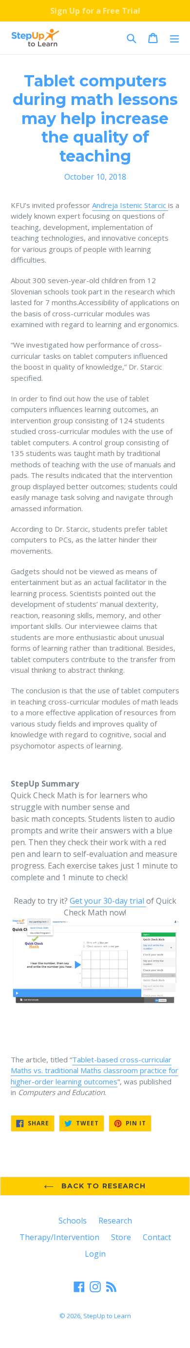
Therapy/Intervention (59, 1237)
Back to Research (102, 1186)
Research (115, 1220)
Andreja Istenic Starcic (130, 205)
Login (95, 1253)
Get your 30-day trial (108, 900)
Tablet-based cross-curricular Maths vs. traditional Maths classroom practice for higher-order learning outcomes (94, 1070)
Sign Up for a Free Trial (95, 10)
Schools (72, 1220)
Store (121, 1237)
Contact (157, 1237)
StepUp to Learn (107, 1315)
